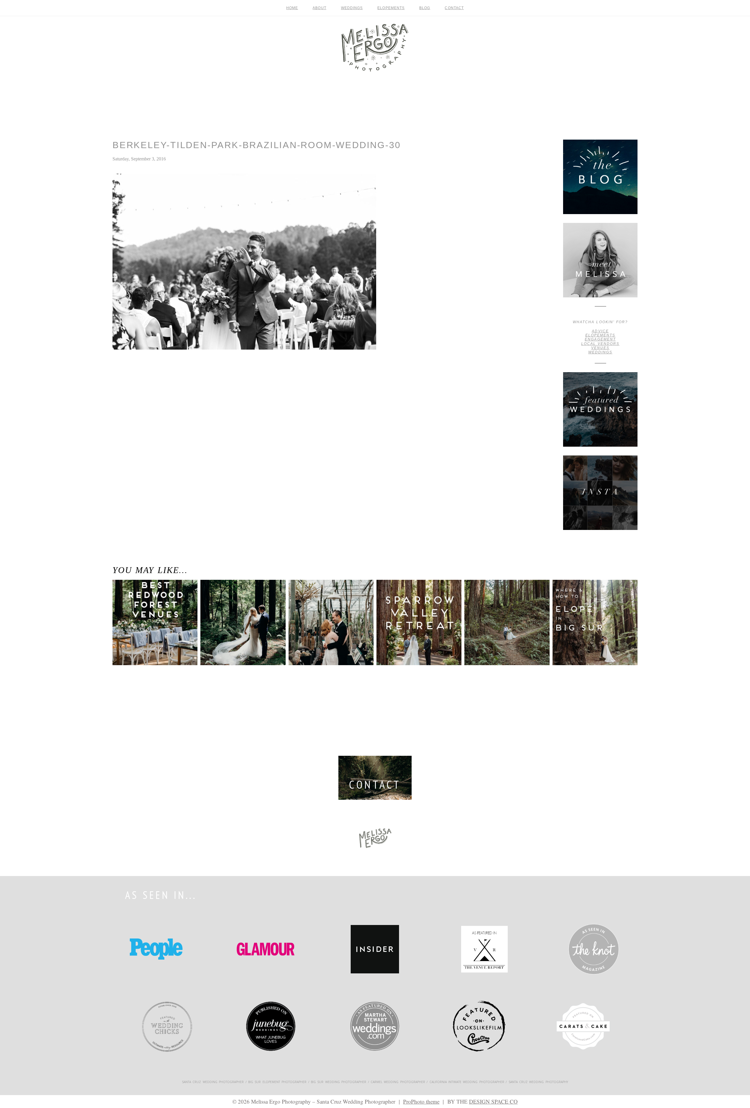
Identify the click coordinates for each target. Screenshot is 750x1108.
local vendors (600, 344)
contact (454, 8)
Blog (424, 8)
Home (292, 8)
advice (600, 331)
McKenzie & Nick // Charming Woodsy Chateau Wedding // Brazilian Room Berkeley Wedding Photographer (139, 377)
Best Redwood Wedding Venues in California (151, 603)
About (319, 8)
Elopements (391, 8)
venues (600, 348)
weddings (600, 352)
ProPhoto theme (421, 1101)
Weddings (352, 8)
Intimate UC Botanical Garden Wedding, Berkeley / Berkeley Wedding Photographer (328, 611)
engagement (600, 339)
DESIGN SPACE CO (493, 1101)
